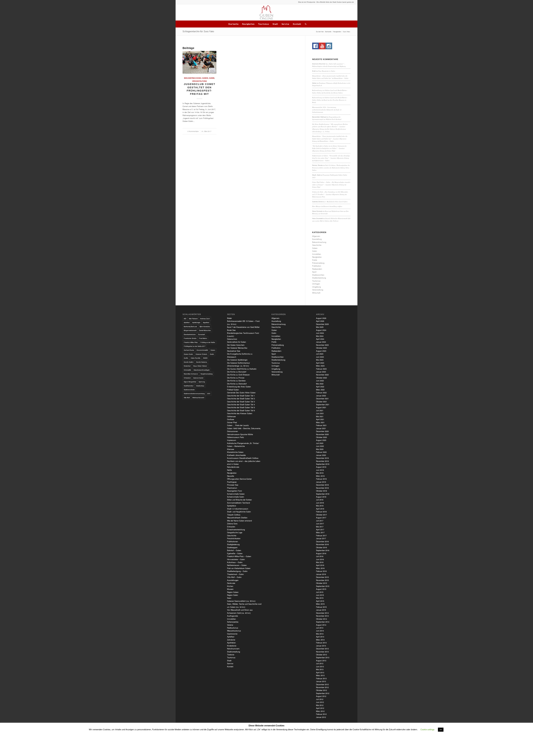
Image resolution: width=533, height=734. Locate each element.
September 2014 (322, 621)
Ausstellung (317, 239)
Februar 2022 (321, 392)
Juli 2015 (319, 592)
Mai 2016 (319, 562)
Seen (229, 598)
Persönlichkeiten (233, 538)
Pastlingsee (232, 482)
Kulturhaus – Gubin (234, 562)
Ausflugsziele (232, 616)
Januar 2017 (321, 538)
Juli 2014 (319, 627)
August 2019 (321, 467)
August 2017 (321, 517)
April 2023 (320, 363)
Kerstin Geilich (188, 362)
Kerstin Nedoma (201, 362)
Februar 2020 (321, 452)
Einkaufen (231, 526)
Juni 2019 (320, 470)
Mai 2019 (319, 473)
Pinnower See (232, 485)
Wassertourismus (234, 630)
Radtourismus (232, 627)
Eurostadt (201, 334)
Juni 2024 (320, 333)
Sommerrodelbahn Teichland (238, 502)
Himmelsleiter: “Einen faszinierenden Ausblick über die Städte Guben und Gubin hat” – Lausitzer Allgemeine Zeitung (329, 138)
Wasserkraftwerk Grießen (237, 517)
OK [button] (441, 729)
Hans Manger (316, 206)
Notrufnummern (233, 648)
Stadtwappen (232, 547)
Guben (205, 78)
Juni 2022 (320, 380)
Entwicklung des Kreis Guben (239, 386)
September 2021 (322, 404)
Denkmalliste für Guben (236, 342)
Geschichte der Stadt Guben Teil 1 (241, 395)
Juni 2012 (320, 702)
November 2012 (322, 687)
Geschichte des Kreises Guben (333, 93)
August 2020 (321, 440)
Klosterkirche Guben (235, 452)
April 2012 (320, 708)
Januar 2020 (321, 455)
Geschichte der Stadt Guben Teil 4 (241, 404)
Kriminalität (187, 370)
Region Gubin (232, 595)
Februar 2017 (321, 535)
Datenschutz (232, 339)
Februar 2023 (321, 368)
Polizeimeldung (318, 263)
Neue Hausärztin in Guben (326, 71)
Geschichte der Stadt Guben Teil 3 (241, 401)
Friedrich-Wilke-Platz (191, 342)
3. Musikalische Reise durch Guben (336, 202)
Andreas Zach (205, 318)
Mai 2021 (319, 416)
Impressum (231, 440)
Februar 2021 (321, 425)
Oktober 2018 (321, 490)
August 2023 (321, 351)
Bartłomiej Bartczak (190, 326)
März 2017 (320, 532)
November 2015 (322, 580)
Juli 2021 (319, 410)
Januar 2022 (321, 395)
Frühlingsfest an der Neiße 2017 (194, 346)
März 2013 (320, 675)
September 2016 (322, 550)
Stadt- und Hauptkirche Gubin (239, 511)
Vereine (230, 625)
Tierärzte (230, 654)
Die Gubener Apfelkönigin (237, 359)
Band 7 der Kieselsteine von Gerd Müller (243, 327)
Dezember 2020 (322, 431)
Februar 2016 (321, 571)
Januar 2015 (321, 610)
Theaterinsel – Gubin (235, 574)
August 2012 (321, 696)
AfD (185, 318)
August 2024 (321, 330)
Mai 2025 (319, 327)
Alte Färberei (193, 318)
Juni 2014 (320, 630)
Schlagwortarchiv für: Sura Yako (198, 31)
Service (285, 24)
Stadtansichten (318, 275)
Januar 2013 (321, 681)
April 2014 (320, 636)
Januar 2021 (321, 428)
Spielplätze (231, 505)
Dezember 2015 (322, 577)
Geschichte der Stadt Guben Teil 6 (241, 410)
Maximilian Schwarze (191, 374)
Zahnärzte (231, 639)
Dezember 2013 (322, 648)
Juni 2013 (320, 666)
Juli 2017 (319, 520)
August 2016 (321, 553)
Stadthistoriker (188, 386)
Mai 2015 (319, 598)
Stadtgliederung (233, 544)
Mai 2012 (319, 705)
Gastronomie (232, 633)
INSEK (205, 358)
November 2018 (322, 488)
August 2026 (321, 318)
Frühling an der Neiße (207, 342)
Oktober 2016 (321, 547)
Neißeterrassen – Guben (322, 160)
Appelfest (206, 322)
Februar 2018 (321, 511)
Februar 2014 (321, 642)
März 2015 (320, 604)
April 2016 (320, 565)
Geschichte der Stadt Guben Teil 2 (241, 398)
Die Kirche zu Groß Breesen (238, 374)
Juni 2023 (320, 357)
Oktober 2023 (321, 348)
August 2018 (321, 496)
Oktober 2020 (321, 437)
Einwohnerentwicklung (236, 529)
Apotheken (231, 642)
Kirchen (230, 586)
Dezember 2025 (322, 324)
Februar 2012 (321, 714)
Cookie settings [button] (427, 729)
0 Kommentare (193, 131)
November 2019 (322, 461)
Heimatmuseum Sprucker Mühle (240, 434)
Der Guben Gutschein (235, 345)
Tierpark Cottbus (233, 514)
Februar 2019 (321, 479)
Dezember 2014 (322, 613)
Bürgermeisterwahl (190, 330)
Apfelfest (187, 322)
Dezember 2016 (322, 541)
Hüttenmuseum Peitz (318, 197)
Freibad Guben (233, 389)
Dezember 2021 (322, 398)
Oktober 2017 (321, 514)
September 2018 (322, 494)
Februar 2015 (321, 607)
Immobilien (316, 254)
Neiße (229, 470)
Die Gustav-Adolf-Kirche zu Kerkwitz (242, 368)
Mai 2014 (319, 633)
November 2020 (322, 434)
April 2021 (320, 419)
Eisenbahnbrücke (190, 334)
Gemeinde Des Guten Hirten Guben (241, 392)
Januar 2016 (321, 574)
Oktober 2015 (321, 583)
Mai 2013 (319, 669)
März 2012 (320, 711)
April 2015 (320, 601)
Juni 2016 (320, 559)
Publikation (316, 266)
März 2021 (320, 422)
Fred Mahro (203, 338)
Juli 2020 (319, 443)
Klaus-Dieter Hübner (200, 366)
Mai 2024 (319, 336)
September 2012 (322, 693)
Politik (314, 260)
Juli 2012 (319, 699)
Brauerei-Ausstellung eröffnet (332, 206)
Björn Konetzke (205, 326)
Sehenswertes (232, 621)
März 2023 (320, 365)
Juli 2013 (319, 663)
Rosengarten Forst (234, 490)
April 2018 (320, 508)
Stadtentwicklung (319, 277)
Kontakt (297, 24)
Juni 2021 (320, 413)
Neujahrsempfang (207, 374)
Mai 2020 (319, 449)
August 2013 (321, 660)
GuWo (186, 358)
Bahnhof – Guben (234, 550)
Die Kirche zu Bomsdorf (236, 371)
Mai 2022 (319, 383)
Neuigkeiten (248, 24)
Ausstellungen (232, 580)
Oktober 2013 (321, 654)
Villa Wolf (187, 397)
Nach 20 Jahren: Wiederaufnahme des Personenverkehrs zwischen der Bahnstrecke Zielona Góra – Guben (331, 167)
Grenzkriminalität (202, 350)
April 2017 (320, 529)
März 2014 (320, 639)
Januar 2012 (321, 717)
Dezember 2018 (322, 485)
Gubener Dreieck (201, 354)
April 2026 (320, 321)
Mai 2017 (319, 526)
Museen (230, 589)
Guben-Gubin (188, 354)
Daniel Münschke (205, 330)
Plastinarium (232, 488)
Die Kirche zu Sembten (236, 380)
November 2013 (322, 651)
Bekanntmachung (192, 78)
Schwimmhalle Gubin (235, 496)
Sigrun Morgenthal (190, 382)
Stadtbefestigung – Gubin (237, 571)
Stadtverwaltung (233, 651)
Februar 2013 (321, 678)
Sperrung (202, 382)
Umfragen (316, 283)
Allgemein (316, 236)
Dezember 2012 (322, 684)
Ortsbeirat (187, 378)
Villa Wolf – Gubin (234, 577)
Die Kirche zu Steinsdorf (237, 383)
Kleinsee (230, 449)
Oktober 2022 (321, 377)
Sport (314, 271)
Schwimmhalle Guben (236, 494)
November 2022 (322, 374)
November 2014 (322, 616)
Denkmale (231, 583)
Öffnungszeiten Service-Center (239, 479)
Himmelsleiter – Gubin (341, 78)
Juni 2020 (320, 446)
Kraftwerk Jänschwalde (236, 455)
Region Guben (232, 592)
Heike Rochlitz (195, 358)
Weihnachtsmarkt (198, 397)
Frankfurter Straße (190, 338)
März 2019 (320, 476)
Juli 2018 (319, 499)
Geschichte (316, 245)
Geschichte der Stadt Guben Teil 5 (241, 407)
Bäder (229, 318)
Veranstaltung (199, 81)
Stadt (275, 24)
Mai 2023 (319, 359)
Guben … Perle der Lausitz (238, 425)
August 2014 (321, 625)
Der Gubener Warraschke (237, 348)
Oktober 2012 (321, 690)
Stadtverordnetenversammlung (194, 393)
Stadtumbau (200, 386)
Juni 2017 (320, 523)
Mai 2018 (319, 505)
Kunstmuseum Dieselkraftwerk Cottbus (242, 458)
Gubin (211, 78)
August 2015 (321, 589)
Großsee (230, 419)
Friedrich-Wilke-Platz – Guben (239, 556)
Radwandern (317, 269)
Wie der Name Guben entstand (239, 520)
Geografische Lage (234, 532)
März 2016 (320, 568)
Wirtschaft (316, 292)
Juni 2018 (320, 502)
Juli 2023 (319, 353)
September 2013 (322, 657)
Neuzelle (230, 476)
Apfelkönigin (196, 322)
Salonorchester (198, 378)
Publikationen (232, 541)
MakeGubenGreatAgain (202, 370)
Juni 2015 (320, 595)
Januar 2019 (321, 482)
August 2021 (321, 407)
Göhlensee (231, 416)
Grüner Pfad (331, 151)
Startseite (233, 24)
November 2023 (322, 345)
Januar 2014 (321, 645)
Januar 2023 (321, 371)
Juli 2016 (319, 556)
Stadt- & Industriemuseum (237, 508)
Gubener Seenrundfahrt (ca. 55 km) (241, 601)
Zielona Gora (232, 523)
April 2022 (320, 386)
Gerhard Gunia (189, 350)
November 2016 (322, 544)
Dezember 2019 (322, 458)
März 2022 (320, 389)
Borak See (231, 330)
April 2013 (320, 672)
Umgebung (316, 286)
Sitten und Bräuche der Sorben (239, 499)
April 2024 (320, 339)
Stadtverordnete (189, 389)
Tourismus (263, 24)
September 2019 (322, 464)
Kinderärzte (231, 645)
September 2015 (322, 586)
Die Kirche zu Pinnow (235, 377)
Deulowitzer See (233, 351)
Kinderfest (187, 366)
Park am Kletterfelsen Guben (238, 568)
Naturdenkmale (233, 467)
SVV (208, 393)
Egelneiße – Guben (234, 553)
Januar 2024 (321, 342)
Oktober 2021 (321, 401)
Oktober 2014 (321, 619)
